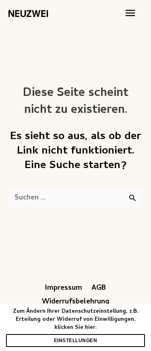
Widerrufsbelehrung (75, 302)
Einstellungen (75, 340)
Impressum (63, 288)
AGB (98, 288)
